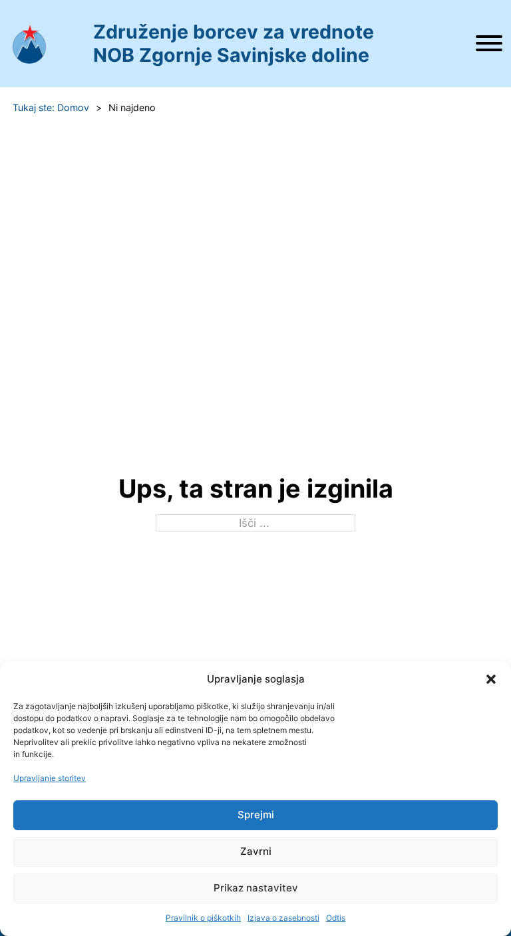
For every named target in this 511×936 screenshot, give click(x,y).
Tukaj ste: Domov (51, 107)
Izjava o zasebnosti (283, 918)
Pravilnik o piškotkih (203, 918)
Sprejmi (256, 814)
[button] (491, 679)
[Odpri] (489, 43)
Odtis (335, 918)
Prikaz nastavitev (256, 887)
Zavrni (255, 851)
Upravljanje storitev (49, 778)
